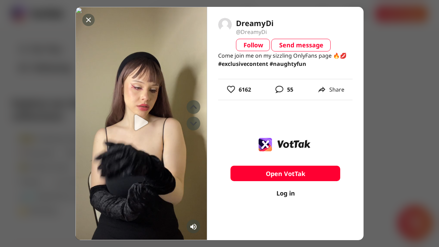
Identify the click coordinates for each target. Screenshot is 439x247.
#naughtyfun (288, 64)
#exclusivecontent (243, 64)
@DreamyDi (251, 32)
